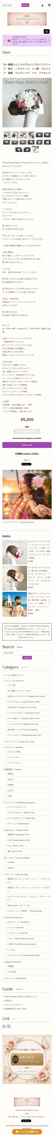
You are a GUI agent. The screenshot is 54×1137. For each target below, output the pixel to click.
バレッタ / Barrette (16, 927)
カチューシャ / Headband (18, 922)
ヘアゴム (11, 950)
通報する (27, 460)
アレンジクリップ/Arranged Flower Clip (24, 735)
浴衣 (10, 796)
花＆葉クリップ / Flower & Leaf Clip (23, 730)
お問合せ (8, 1001)
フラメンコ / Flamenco (14, 681)
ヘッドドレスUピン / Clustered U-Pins (24, 713)
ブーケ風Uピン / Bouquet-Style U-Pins (24, 718)
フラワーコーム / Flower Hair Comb (19, 742)
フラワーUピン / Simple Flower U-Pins (24, 702)
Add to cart (27, 445)
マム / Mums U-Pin (15, 846)
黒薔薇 (11, 966)
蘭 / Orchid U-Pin (15, 851)
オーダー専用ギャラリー (15, 675)
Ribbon (11, 868)
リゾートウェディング (17, 807)
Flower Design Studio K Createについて (20, 996)
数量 (27, 427)
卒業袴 (11, 785)
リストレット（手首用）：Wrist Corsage (25, 911)
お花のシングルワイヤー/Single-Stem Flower (26, 696)
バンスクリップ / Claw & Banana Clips (24, 955)
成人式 (11, 779)
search (25, 5)
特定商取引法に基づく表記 (15, 1009)
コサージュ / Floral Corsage (16, 874)
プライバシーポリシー (13, 1005)
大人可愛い (12, 972)
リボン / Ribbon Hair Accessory (21, 939)
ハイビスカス (13, 757)
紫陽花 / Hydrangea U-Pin (18, 834)
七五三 (11, 790)
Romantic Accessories (14, 917)
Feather (11, 862)
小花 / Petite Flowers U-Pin (19, 840)
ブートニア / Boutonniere (18, 824)
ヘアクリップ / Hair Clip (18, 933)
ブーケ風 (11, 685)
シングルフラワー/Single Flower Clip (23, 724)
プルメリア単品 (14, 752)
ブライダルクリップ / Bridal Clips (21, 818)
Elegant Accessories (13, 962)
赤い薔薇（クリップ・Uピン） (20, 691)
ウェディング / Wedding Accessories (20, 802)
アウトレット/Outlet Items (15, 978)
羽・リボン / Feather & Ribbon (17, 858)
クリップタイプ (14, 763)
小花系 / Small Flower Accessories (22, 944)
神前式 (11, 774)
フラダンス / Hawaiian (14, 747)
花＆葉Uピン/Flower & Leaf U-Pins (22, 707)
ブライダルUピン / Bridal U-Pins (21, 813)
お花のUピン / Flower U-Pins (16, 830)
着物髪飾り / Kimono (13, 769)
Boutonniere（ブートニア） (19, 905)
